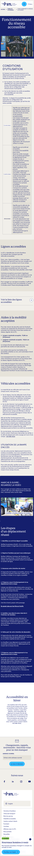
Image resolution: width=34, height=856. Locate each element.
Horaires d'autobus (9, 811)
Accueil (3, 9)
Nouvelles (6, 834)
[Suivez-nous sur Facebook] (4, 781)
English (10, 804)
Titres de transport (9, 813)
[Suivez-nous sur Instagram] (21, 781)
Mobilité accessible (11, 9)
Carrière (6, 826)
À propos (6, 824)
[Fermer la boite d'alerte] (30, 839)
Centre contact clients (10, 821)
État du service (8, 816)
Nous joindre (7, 831)
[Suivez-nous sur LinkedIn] (12, 781)
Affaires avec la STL (9, 829)
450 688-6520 (10, 436)
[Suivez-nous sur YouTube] (29, 781)
